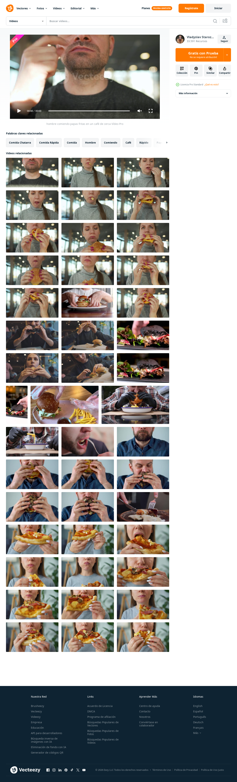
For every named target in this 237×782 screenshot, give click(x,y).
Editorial (76, 8)
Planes (146, 8)
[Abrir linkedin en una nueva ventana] (59, 769)
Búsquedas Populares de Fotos (103, 732)
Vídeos (57, 8)
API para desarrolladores (46, 733)
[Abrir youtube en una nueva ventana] (83, 769)
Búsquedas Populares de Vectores (103, 723)
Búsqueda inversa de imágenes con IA (44, 740)
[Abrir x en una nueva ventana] (77, 769)
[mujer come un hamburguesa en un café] (87, 335)
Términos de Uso (161, 770)
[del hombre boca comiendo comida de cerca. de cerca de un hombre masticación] (87, 442)
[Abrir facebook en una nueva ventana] (47, 769)
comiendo (110, 142)
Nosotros (144, 717)
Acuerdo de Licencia (100, 706)
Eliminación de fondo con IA (48, 747)
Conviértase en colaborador (148, 723)
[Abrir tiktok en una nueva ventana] (71, 769)
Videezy (35, 717)
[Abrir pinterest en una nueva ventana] (65, 769)
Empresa (36, 722)
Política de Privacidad (186, 770)
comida (72, 142)
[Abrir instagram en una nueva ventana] (53, 769)
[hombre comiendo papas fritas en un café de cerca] (32, 172)
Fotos (40, 8)
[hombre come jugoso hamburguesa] (143, 442)
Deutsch (198, 722)
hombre (90, 142)
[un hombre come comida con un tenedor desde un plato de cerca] (143, 507)
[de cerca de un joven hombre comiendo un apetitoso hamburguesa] (143, 368)
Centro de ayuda (149, 706)
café (128, 142)
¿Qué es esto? (212, 84)
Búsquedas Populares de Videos (103, 741)
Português (199, 717)
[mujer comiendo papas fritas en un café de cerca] (87, 172)
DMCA (91, 711)
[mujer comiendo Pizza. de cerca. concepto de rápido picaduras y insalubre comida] (32, 539)
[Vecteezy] (9, 8)
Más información (188, 93)
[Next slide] (164, 142)
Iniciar (218, 8)
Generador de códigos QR (47, 752)
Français (198, 727)
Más (93, 8)
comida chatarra (20, 142)
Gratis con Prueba (203, 55)
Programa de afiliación (101, 717)
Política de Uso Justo (212, 770)
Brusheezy (37, 706)
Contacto (144, 711)
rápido (143, 142)
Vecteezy (36, 711)
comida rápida (49, 142)
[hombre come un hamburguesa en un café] (32, 335)
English (198, 706)
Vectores (22, 8)
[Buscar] (215, 21)
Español (198, 711)
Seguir (224, 41)
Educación (37, 727)
